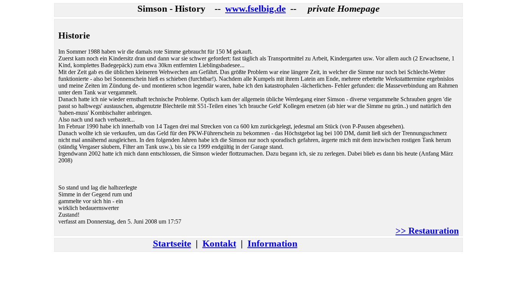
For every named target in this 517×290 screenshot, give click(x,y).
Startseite (172, 243)
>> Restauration (427, 231)
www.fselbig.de (255, 8)
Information (272, 243)
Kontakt (219, 243)
